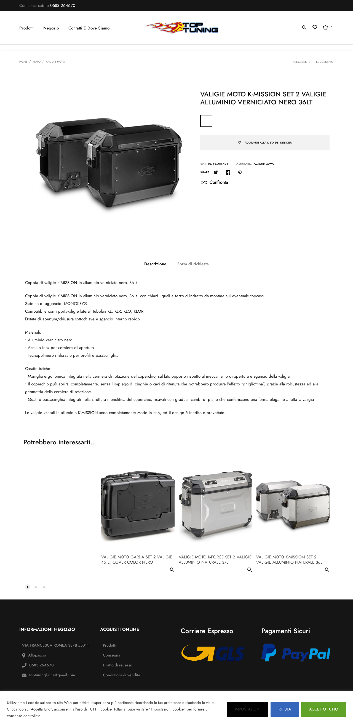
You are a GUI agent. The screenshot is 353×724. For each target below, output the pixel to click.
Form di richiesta (193, 264)
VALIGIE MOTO (55, 62)
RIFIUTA (285, 709)
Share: (205, 172)
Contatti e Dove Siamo (88, 28)
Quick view (172, 571)
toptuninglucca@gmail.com (52, 675)
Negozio (51, 28)
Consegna (111, 655)
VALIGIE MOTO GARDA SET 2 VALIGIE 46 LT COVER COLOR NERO (136, 559)
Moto (37, 62)
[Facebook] (228, 173)
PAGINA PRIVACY (59, 715)
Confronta (219, 182)
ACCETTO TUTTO (323, 709)
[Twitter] (215, 173)
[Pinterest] (240, 173)
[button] (27, 586)
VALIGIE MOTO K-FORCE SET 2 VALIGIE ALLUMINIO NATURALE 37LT (215, 559)
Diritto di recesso (117, 665)
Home (23, 62)
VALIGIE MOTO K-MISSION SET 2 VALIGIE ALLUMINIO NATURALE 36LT (290, 559)
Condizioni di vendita (121, 675)
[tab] (155, 264)
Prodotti (26, 28)
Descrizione (155, 264)
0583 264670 (62, 5)
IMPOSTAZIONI (247, 709)
